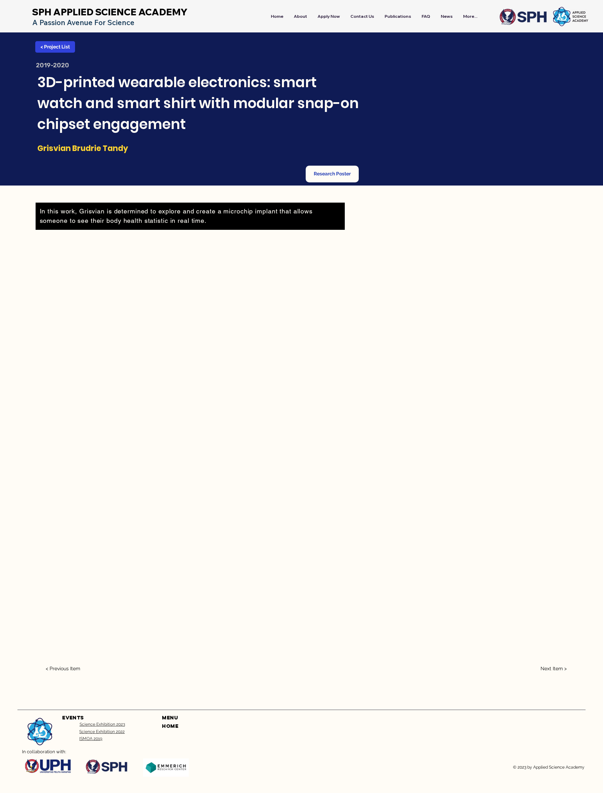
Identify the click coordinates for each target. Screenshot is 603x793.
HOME (170, 726)
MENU (170, 717)
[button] (332, 174)
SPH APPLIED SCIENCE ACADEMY (109, 12)
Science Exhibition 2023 (102, 724)
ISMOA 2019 (90, 738)
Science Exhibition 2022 (102, 731)
